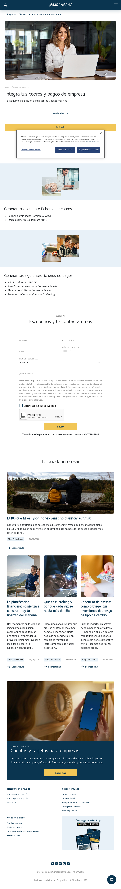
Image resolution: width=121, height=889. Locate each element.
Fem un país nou (69, 810)
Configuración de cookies (31, 150)
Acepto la (40, 405)
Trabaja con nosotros (71, 806)
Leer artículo (18, 547)
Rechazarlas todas (65, 150)
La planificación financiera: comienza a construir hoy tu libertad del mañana (23, 608)
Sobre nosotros (69, 794)
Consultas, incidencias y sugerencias (23, 831)
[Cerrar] (100, 133)
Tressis (10, 802)
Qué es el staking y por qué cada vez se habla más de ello (58, 606)
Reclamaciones (13, 835)
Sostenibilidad (68, 798)
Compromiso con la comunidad (76, 802)
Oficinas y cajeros (14, 827)
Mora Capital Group (15, 798)
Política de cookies (92, 142)
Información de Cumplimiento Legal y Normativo (61, 871)
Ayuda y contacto (14, 823)
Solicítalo (60, 127)
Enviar (60, 426)
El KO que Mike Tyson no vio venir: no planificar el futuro (49, 518)
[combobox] (68, 350)
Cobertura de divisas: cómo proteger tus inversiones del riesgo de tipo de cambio (96, 608)
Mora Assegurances (15, 794)
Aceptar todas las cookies (89, 150)
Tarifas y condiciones (44, 880)
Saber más (60, 772)
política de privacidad (45, 405)
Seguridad (62, 880)
